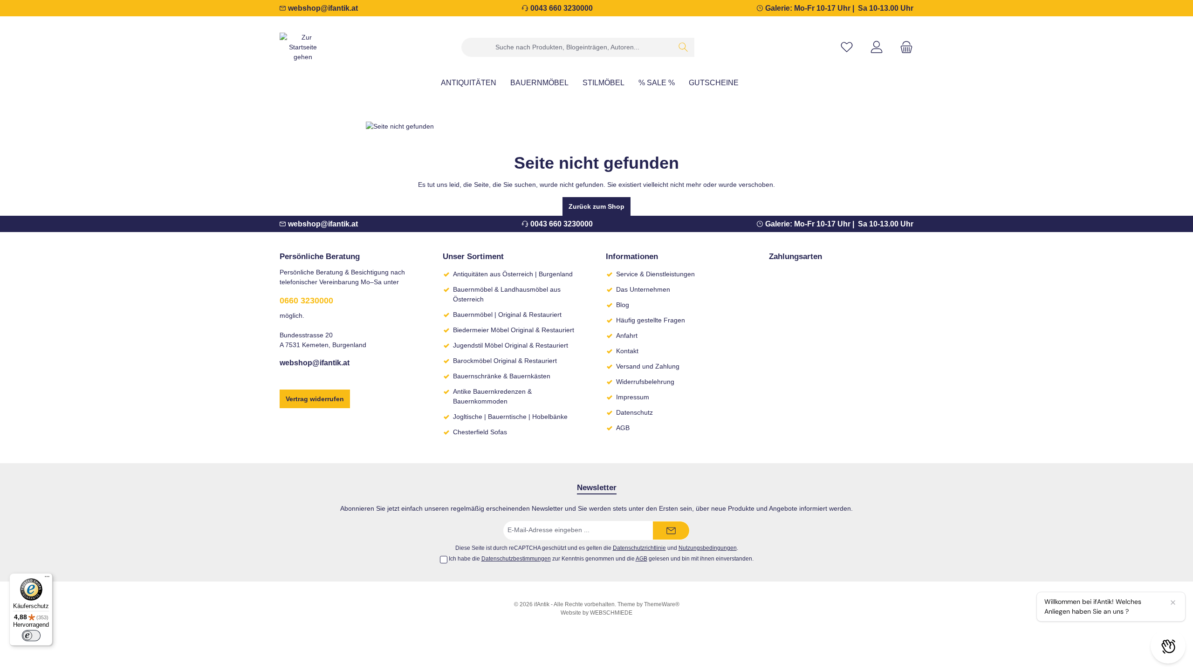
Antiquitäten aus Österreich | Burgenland (513, 274)
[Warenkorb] (903, 47)
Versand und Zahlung (647, 366)
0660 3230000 (306, 300)
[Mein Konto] (876, 47)
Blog (622, 304)
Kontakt (627, 351)
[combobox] (567, 47)
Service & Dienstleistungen (655, 274)
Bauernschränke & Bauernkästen (501, 376)
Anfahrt (627, 335)
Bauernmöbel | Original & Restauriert (507, 314)
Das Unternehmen (643, 289)
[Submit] (671, 530)
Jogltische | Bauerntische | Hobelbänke (510, 416)
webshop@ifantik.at (323, 8)
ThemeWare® (661, 604)
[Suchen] (683, 47)
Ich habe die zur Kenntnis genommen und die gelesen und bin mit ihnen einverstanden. (601, 558)
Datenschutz (634, 412)
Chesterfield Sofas (480, 432)
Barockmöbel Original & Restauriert (505, 360)
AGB (623, 427)
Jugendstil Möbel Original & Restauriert (510, 345)
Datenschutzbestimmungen (516, 558)
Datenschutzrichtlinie (639, 548)
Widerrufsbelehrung (645, 381)
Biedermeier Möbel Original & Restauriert (513, 330)
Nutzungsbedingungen (708, 548)
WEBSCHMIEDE (611, 612)
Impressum (632, 397)
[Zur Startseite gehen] (303, 47)
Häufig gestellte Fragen (650, 320)
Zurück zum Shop (596, 206)
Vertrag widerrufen (315, 399)
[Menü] (47, 578)
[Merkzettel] (846, 47)
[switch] (31, 635)
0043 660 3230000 (561, 8)
